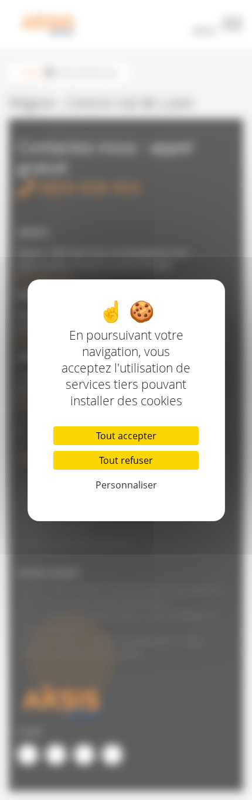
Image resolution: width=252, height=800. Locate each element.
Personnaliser (126, 484)
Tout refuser (126, 460)
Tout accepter (126, 435)
